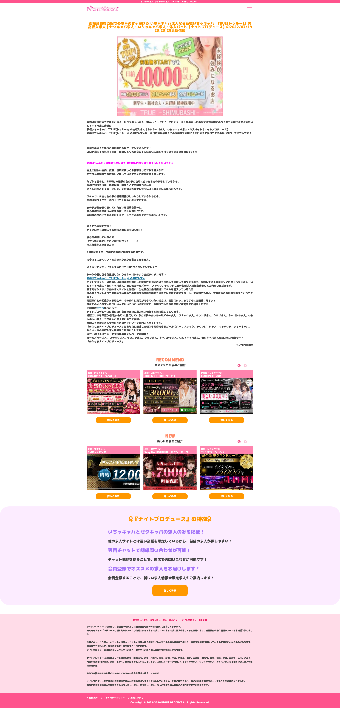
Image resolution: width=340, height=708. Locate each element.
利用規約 (93, 697)
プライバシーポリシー (114, 697)
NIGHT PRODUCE (172, 702)
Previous (243, 366)
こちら (100, 308)
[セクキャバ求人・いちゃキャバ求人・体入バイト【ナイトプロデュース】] (103, 9)
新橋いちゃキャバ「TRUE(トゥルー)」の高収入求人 (116, 278)
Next (249, 366)
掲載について (137, 697)
